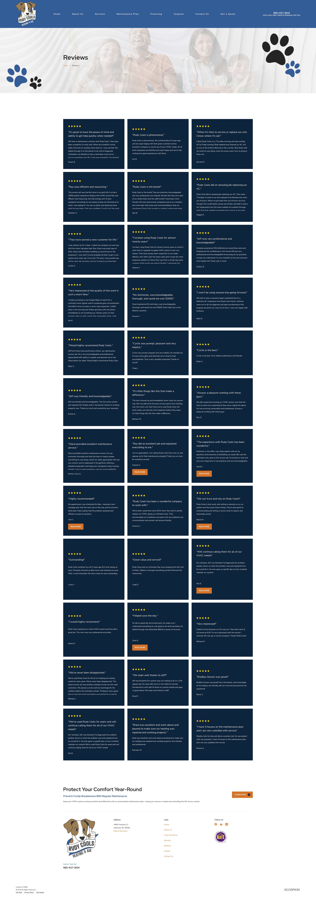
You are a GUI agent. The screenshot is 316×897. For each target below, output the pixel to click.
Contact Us (168, 856)
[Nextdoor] (226, 824)
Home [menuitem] (57, 14)
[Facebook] (216, 824)
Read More (140, 472)
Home (166, 824)
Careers (167, 851)
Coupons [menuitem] (179, 14)
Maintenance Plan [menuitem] (128, 14)
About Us (168, 830)
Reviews (167, 845)
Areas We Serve (170, 835)
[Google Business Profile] (221, 824)
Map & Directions (120, 831)
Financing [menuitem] (156, 14)
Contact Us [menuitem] (202, 14)
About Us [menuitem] (77, 14)
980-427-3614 (281, 13)
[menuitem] (19, 892)
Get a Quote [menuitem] (228, 14)
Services (167, 840)
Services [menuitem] (100, 14)
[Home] (27, 14)
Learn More (240, 794)
